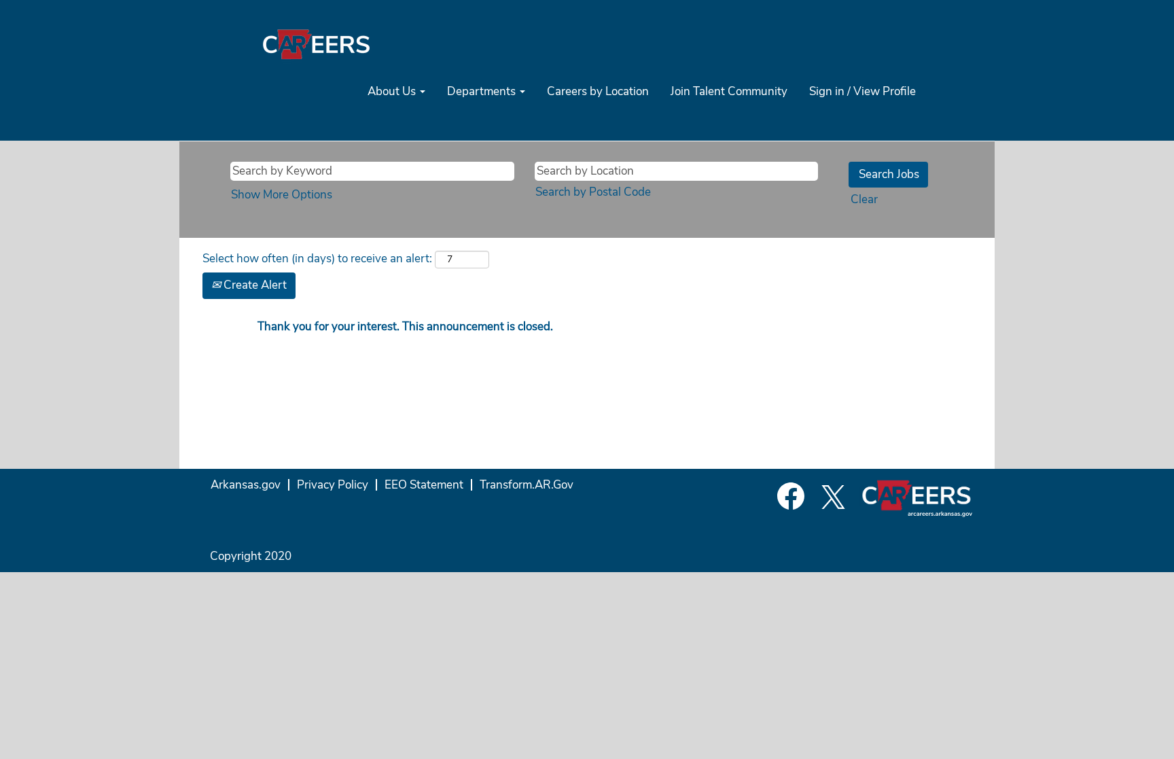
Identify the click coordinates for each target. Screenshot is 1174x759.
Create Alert (254, 285)
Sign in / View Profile (862, 91)
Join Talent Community (729, 91)
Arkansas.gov (246, 485)
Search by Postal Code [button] (593, 192)
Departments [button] (482, 91)
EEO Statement (424, 485)
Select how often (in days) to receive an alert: (317, 258)
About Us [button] (393, 91)
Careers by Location (598, 91)
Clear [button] (864, 199)
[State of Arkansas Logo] (315, 43)
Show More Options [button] (281, 194)
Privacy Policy (332, 485)
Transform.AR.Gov (526, 485)
